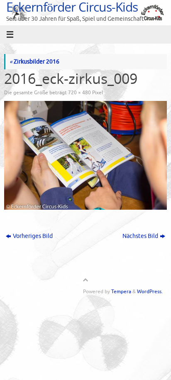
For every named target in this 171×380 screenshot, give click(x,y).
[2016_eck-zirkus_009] (85, 155)
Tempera (121, 291)
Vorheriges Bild (33, 236)
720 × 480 (79, 92)
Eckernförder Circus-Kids (72, 7)
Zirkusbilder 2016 (34, 61)
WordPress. (150, 291)
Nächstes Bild (140, 236)
